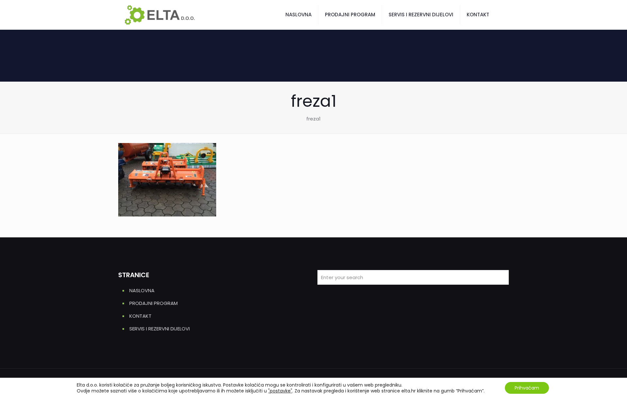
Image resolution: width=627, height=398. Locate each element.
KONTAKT (140, 315)
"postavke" (280, 391)
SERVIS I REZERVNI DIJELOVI (159, 328)
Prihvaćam (527, 388)
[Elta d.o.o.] (160, 14)
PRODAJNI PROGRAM (153, 303)
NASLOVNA (141, 290)
